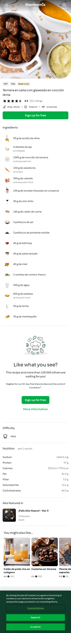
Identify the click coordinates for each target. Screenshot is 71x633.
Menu (6, 8)
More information (35, 409)
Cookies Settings (35, 608)
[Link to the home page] (35, 6)
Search (64, 8)
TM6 (13, 84)
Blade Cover (23, 84)
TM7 (6, 84)
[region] (35, 612)
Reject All (35, 617)
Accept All (35, 627)
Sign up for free (35, 115)
